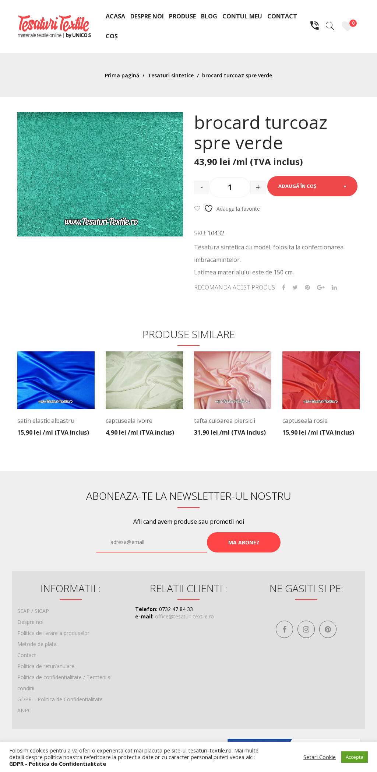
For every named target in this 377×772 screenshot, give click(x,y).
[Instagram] (306, 629)
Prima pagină (122, 75)
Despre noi (30, 621)
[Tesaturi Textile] (54, 25)
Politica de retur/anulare (45, 666)
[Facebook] (283, 287)
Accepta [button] (354, 757)
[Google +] (321, 287)
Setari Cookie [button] (319, 757)
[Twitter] (295, 287)
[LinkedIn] (334, 287)
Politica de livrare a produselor (53, 632)
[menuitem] (115, 17)
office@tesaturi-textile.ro (184, 616)
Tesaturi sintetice (171, 75)
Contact (26, 655)
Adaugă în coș (297, 186)
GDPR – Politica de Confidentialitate (60, 699)
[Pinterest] (307, 287)
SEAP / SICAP (33, 610)
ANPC (24, 710)
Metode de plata (37, 644)
